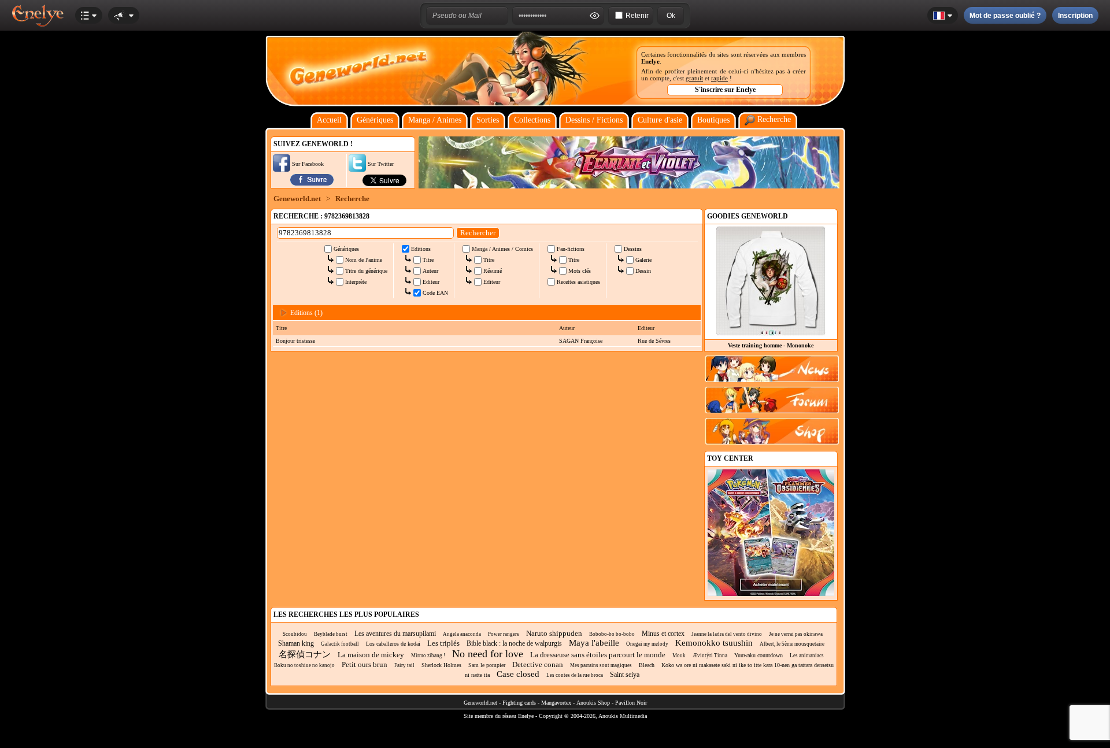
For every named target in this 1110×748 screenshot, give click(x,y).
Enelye (650, 61)
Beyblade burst (330, 634)
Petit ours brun (364, 664)
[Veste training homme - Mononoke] (771, 333)
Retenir (637, 16)
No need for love (487, 654)
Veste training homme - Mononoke (770, 345)
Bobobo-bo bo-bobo (612, 634)
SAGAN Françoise (580, 341)
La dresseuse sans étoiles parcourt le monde (597, 654)
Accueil (329, 120)
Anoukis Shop (593, 702)
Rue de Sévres (654, 341)
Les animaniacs (807, 655)
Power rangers (503, 634)
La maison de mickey (371, 654)
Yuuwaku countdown (758, 655)
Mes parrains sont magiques (601, 665)
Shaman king (296, 643)
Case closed (518, 674)
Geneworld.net (297, 198)
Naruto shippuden (554, 633)
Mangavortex (556, 702)
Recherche (773, 119)
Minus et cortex (663, 633)
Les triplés (443, 643)
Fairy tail (404, 665)
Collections (532, 120)
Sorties (487, 120)
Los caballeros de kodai (393, 643)
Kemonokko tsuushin (714, 642)
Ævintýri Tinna (710, 655)
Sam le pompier (486, 665)
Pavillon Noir (631, 702)
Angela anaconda (462, 634)
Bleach (646, 665)
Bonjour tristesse (295, 341)
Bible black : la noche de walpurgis (514, 643)
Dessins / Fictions (594, 120)
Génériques (375, 120)
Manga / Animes (434, 120)
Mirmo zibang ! (428, 655)
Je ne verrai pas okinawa (796, 634)
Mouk (679, 655)
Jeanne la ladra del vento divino (726, 634)
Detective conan (537, 664)
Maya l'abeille (594, 642)
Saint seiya (624, 675)
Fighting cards (519, 702)
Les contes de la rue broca (574, 675)
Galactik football (340, 644)
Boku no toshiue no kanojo (304, 665)
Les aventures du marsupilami (395, 633)
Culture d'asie (660, 120)
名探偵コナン (305, 654)
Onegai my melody (647, 644)
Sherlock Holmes (441, 665)
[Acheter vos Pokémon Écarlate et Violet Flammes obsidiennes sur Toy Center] (771, 594)
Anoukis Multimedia (622, 716)
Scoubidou (295, 634)
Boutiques (713, 120)
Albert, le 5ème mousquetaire (792, 644)
